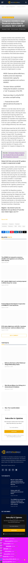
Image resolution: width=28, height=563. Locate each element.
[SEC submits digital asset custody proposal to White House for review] (14, 272)
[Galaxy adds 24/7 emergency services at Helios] (5, 492)
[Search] (26, 2)
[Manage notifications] (24, 560)
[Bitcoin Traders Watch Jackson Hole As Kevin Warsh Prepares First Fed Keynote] (5, 481)
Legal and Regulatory (8, 17)
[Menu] (2, 2)
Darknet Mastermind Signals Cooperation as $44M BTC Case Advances (13, 304)
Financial (17, 224)
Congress (11, 224)
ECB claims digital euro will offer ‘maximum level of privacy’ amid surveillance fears (13, 327)
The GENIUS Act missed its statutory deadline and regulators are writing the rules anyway (12, 258)
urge (24, 226)
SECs (19, 226)
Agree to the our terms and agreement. (15, 534)
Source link (4, 219)
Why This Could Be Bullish (12, 408)
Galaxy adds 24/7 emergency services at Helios (17, 492)
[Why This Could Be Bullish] (14, 399)
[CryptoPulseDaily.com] (14, 2)
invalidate (4, 226)
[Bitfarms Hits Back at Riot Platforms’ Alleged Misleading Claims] (14, 354)
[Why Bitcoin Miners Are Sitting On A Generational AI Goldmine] (14, 376)
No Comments (15, 29)
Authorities (4, 224)
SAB (16, 226)
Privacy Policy (13, 436)
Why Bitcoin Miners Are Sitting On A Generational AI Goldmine (15, 386)
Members (10, 226)
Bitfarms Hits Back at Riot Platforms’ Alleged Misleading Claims (15, 363)
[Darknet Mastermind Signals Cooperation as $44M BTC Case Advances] (14, 295)
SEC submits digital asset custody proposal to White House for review (13, 282)
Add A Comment (14, 335)
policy (18, 534)
